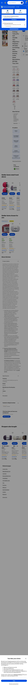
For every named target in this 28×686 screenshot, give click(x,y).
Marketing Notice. (18, 674)
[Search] (22, 3)
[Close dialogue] (26, 658)
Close (14, 680)
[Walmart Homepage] (5, 3)
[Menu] (2, 3)
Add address (14, 19)
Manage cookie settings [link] (13, 683)
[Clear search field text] (20, 2)
